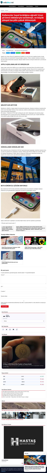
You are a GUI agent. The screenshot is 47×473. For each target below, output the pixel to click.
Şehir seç (5, 318)
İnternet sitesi (4, 296)
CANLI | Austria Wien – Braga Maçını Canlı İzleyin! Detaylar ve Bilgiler (16, 396)
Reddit (23, 52)
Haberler (2, 10)
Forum (36, 6)
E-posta (3, 291)
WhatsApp (18, 52)
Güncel (6, 10)
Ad (2, 286)
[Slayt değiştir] (21, 463)
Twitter (8, 52)
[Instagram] (10, 329)
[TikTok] (16, 329)
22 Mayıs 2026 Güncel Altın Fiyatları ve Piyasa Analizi (13, 394)
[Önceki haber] (41, 338)
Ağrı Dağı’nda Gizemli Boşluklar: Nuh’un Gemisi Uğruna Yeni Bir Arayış (16, 391)
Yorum (3, 275)
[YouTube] (13, 329)
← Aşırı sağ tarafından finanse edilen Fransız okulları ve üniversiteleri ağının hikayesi (7, 228)
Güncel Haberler (12, 6)
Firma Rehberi (21, 6)
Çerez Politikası (29, 6)
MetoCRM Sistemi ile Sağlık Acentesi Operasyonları (12, 395)
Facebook (13, 52)
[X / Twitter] (6, 329)
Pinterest (27, 52)
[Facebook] (3, 329)
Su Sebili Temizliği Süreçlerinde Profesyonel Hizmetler (13, 392)
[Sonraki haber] (43, 338)
